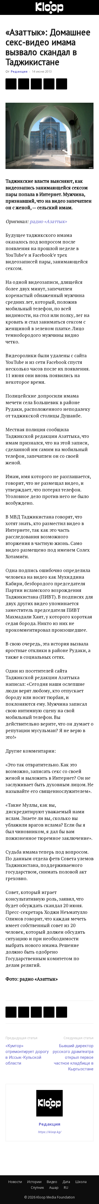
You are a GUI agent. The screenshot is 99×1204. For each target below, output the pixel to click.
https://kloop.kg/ (49, 1132)
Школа (81, 1181)
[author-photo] (49, 1116)
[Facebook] (11, 83)
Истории (34, 1181)
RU (66, 1187)
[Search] (91, 7)
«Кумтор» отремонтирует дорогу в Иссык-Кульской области (27, 1054)
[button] (9, 7)
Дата (66, 1181)
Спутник (37, 1187)
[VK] (36, 83)
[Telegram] (48, 83)
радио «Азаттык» (48, 221)
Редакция (19, 71)
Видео (52, 1181)
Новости (15, 1181)
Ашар (54, 1187)
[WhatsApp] (61, 83)
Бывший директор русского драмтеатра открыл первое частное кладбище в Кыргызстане (73, 1057)
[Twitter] (23, 83)
